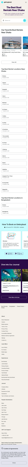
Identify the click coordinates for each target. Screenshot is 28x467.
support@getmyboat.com (7, 437)
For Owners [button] (4, 349)
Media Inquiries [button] (5, 324)
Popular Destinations (7, 399)
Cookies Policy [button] (5, 331)
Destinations (4, 393)
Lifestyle (3, 389)
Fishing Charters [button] (5, 366)
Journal (3, 383)
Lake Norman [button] (4, 419)
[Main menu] (26, 2)
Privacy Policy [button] (4, 458)
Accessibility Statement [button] (6, 333)
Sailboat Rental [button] (5, 375)
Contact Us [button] (4, 340)
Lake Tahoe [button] (4, 407)
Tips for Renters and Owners (8, 396)
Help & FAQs (4, 433)
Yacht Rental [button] (4, 372)
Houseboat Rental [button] (5, 368)
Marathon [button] (4, 425)
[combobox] (12, 20)
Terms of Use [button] (13, 453)
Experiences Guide (6, 391)
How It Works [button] (4, 347)
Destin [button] (3, 423)
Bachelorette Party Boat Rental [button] (8, 377)
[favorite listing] (20, 50)
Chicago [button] (3, 416)
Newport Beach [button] (5, 414)
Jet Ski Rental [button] (4, 363)
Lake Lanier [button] (4, 405)
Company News (5, 386)
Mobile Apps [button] (4, 352)
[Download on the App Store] (9, 253)
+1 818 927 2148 (5, 435)
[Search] (24, 20)
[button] (11, 43)
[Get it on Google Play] (19, 253)
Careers (3, 322)
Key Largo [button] (4, 421)
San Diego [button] (4, 410)
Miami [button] (3, 403)
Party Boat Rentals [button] (5, 379)
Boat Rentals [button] (4, 361)
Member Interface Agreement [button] (8, 335)
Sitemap (3, 337)
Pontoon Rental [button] (5, 370)
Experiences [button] (5, 358)
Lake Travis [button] (4, 412)
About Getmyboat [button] (5, 319)
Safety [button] (3, 354)
